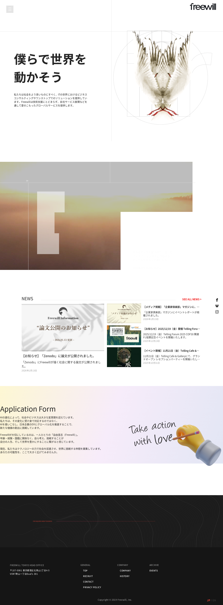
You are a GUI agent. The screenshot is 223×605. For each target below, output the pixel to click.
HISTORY (124, 576)
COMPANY (125, 571)
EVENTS (153, 571)
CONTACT (88, 582)
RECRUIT (88, 576)
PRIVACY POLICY (92, 587)
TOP (85, 571)
